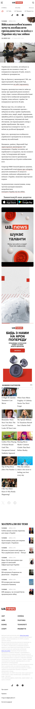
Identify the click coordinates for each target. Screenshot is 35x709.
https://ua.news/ (24, 635)
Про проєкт (4, 689)
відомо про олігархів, (25, 169)
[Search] (33, 3)
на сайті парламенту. (21, 84)
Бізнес (4, 625)
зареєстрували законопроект (12, 147)
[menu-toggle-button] (2, 3)
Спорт (4, 629)
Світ (3, 616)
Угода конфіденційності (8, 698)
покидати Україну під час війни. (13, 192)
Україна (21, 616)
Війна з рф (12, 21)
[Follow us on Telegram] (23, 15)
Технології (22, 625)
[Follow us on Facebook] (17, 15)
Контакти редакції (6, 702)
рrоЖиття (22, 629)
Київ (3, 620)
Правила (3, 694)
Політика (21, 620)
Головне (4, 21)
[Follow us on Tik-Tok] (12, 15)
